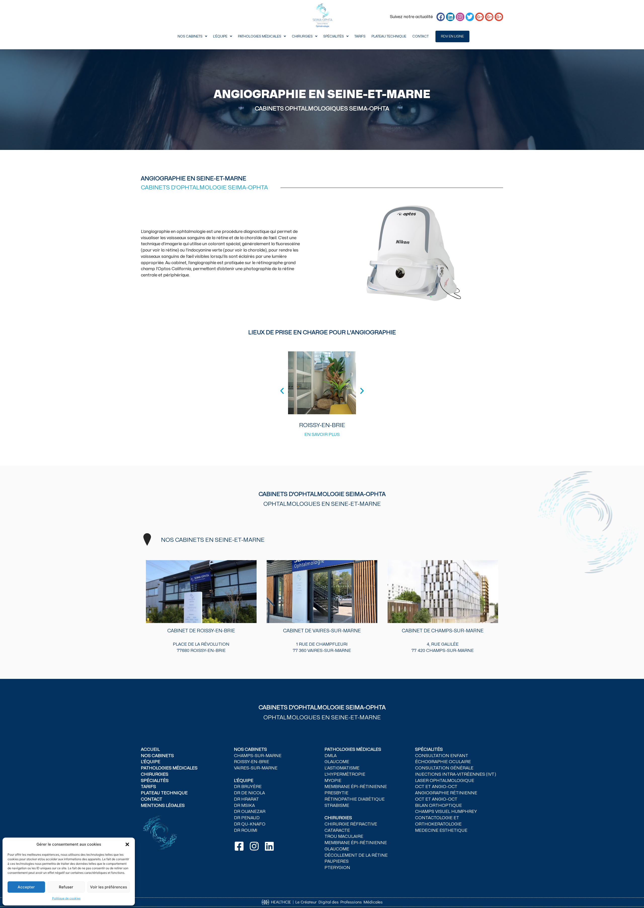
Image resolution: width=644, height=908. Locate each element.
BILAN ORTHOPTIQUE (438, 806)
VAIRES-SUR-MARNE (255, 768)
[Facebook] (440, 17)
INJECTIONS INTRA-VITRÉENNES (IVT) (455, 774)
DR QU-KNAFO (249, 824)
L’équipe (220, 36)
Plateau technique (389, 36)
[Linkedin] (450, 17)
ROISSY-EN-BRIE (251, 762)
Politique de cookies (66, 898)
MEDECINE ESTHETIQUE (441, 831)
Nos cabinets (190, 36)
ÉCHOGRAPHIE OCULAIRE (443, 762)
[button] (127, 844)
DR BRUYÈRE (248, 787)
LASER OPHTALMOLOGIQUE (444, 781)
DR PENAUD (247, 818)
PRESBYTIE (336, 793)
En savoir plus (322, 435)
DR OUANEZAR (249, 812)
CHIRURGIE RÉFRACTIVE (351, 824)
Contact (420, 36)
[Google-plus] (479, 17)
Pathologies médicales (259, 36)
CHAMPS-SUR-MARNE (257, 756)
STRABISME (337, 806)
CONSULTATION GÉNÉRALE (444, 768)
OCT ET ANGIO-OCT (436, 787)
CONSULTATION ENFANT (441, 756)
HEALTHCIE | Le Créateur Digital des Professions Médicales (326, 902)
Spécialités (333, 36)
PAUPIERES (337, 861)
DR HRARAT (246, 799)
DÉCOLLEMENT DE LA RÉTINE (356, 855)
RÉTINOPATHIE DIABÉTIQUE (355, 799)
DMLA (331, 756)
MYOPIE (333, 781)
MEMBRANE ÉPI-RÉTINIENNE (356, 787)
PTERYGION (338, 868)
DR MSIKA (244, 806)
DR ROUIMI (245, 831)
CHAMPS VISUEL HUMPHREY (446, 812)
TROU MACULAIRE (344, 837)
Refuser (66, 887)
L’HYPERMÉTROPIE (345, 774)
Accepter (26, 887)
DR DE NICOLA (249, 793)
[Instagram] (460, 17)
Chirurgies (302, 36)
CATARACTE (337, 831)
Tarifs (360, 36)
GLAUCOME (337, 762)
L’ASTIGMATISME (342, 768)
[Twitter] (470, 17)
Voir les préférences (108, 887)
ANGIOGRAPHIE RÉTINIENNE (446, 793)
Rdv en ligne (452, 36)
